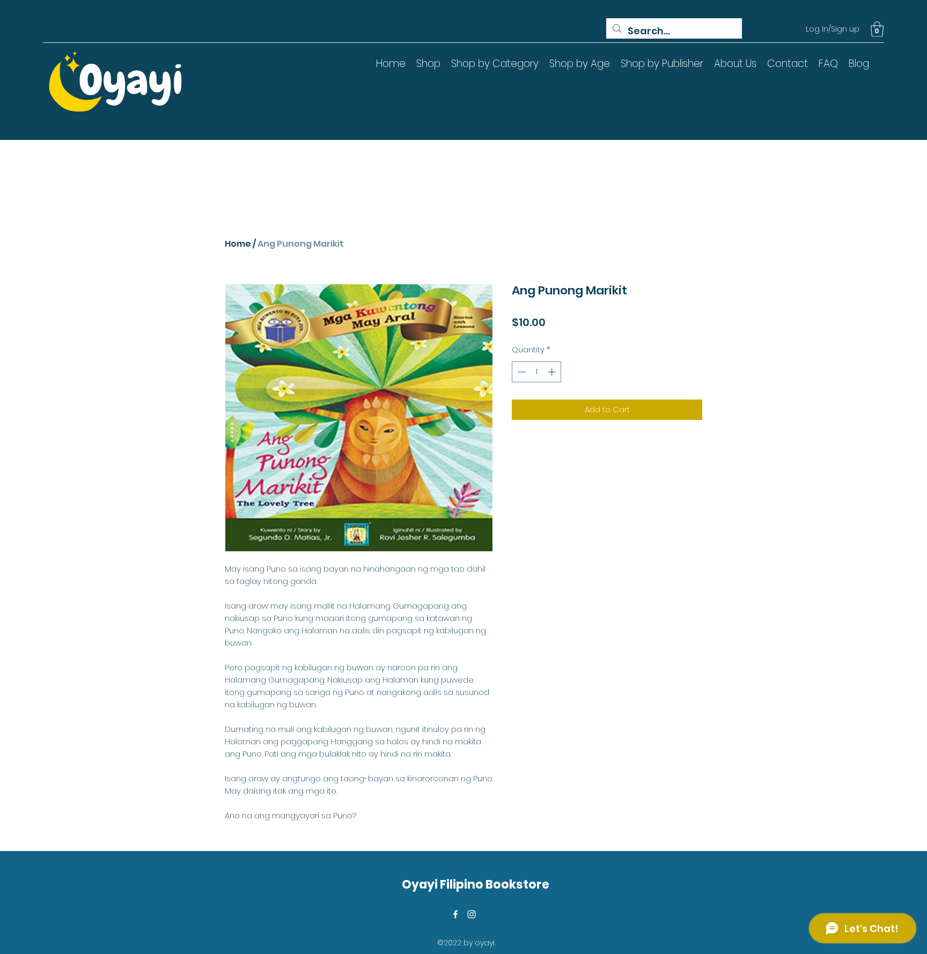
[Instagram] (471, 914)
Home (238, 244)
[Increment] (553, 372)
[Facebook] (455, 914)
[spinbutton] (537, 372)
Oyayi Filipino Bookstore (475, 884)
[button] (877, 29)
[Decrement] (520, 372)
